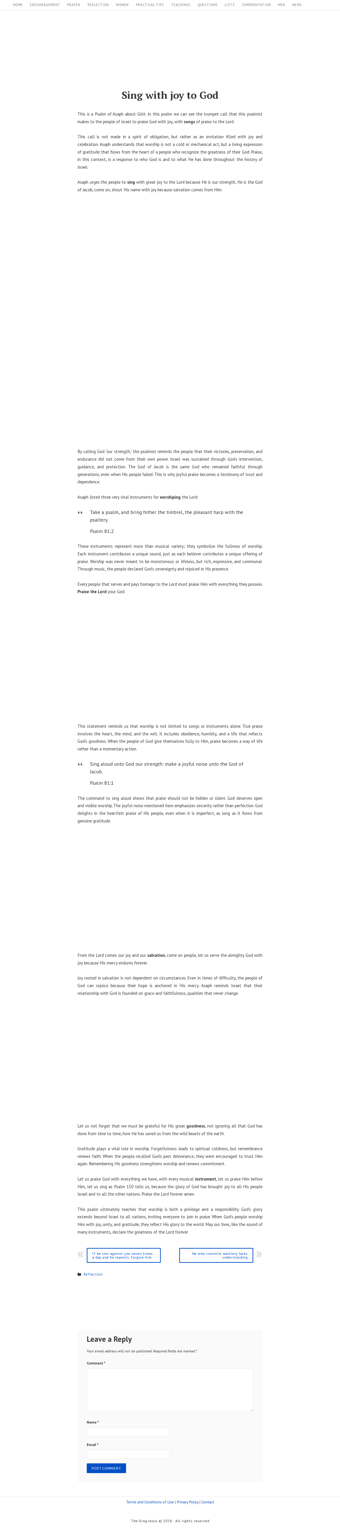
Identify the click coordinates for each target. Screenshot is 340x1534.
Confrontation (256, 5)
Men (281, 5)
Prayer (73, 5)
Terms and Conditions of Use (150, 1502)
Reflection (98, 5)
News (297, 5)
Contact (207, 1502)
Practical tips (150, 5)
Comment (96, 1363)
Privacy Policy (187, 1502)
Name (93, 1422)
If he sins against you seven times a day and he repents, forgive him (122, 1255)
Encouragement (45, 5)
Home (18, 5)
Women (122, 5)
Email (93, 1444)
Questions (208, 5)
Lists (230, 5)
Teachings (181, 5)
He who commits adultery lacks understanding (220, 1255)
